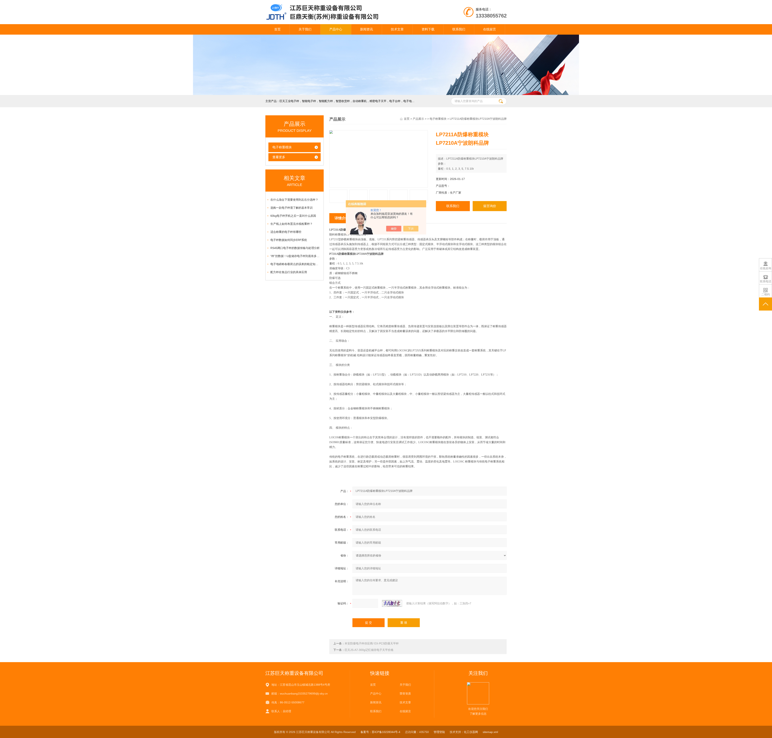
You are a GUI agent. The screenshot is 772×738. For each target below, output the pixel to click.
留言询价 (489, 206)
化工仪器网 (471, 732)
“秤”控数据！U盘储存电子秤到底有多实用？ (295, 256)
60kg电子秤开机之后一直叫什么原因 (293, 215)
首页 (277, 29)
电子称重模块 (282, 147)
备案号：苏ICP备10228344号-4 (380, 732)
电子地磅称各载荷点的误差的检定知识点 (295, 264)
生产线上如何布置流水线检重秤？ (291, 223)
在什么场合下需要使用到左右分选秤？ (294, 199)
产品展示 (418, 118)
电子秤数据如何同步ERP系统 (288, 240)
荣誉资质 (405, 693)
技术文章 (397, 29)
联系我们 (458, 29)
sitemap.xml (490, 732)
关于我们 (305, 29)
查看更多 (278, 157)
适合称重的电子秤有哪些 (285, 231)
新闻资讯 (366, 29)
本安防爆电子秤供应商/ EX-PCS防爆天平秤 (372, 643)
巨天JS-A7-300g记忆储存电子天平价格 (369, 649)
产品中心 (335, 29)
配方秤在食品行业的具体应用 (288, 272)
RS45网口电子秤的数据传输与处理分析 (295, 248)
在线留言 (489, 29)
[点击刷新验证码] (392, 603)
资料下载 (428, 29)
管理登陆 (439, 732)
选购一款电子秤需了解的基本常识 (291, 207)
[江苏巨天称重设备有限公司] (339, 4)
